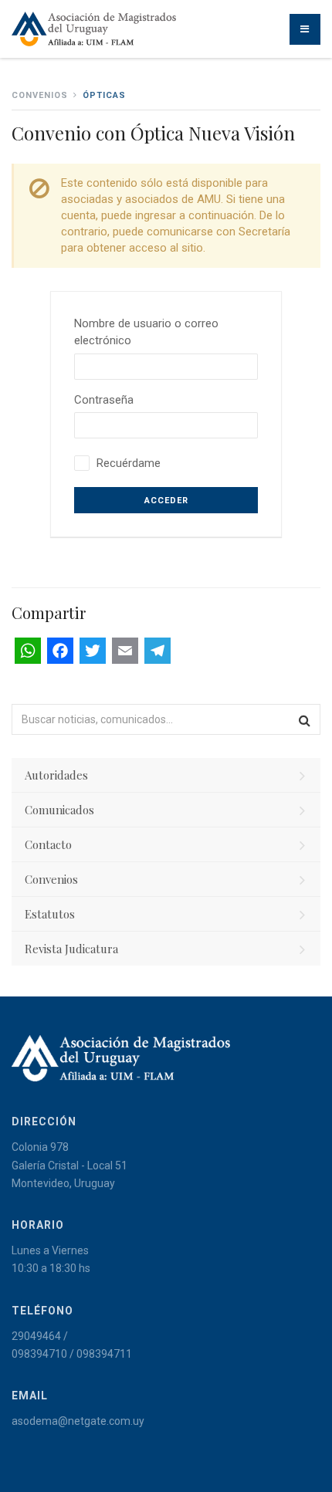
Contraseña (104, 400)
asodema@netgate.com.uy (78, 1421)
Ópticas (104, 95)
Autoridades (56, 775)
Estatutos (50, 914)
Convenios (51, 879)
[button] (305, 719)
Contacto (48, 844)
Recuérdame (129, 463)
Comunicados (59, 809)
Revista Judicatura (71, 948)
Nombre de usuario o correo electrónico (146, 332)
